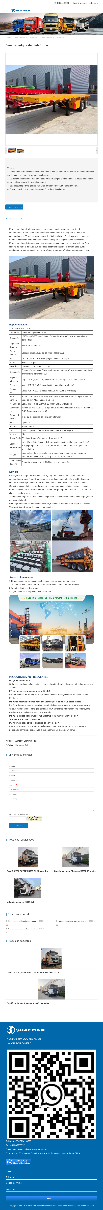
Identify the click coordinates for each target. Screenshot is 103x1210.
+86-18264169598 (61, 3)
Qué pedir (13, 795)
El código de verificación (18, 814)
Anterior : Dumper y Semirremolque (21, 741)
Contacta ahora (15, 207)
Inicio (9, 38)
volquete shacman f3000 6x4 (20, 902)
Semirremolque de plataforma (27, 38)
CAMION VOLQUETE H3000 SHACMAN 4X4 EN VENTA (29, 871)
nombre (12, 766)
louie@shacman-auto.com (85, 3)
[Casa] (23, 10)
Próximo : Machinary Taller (18, 745)
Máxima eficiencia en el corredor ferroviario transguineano (23, 929)
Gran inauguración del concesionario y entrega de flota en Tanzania (23, 921)
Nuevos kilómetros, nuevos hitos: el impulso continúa (73, 921)
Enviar (18, 826)
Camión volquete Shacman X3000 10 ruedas (75, 871)
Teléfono (12, 785)
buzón (11, 776)
